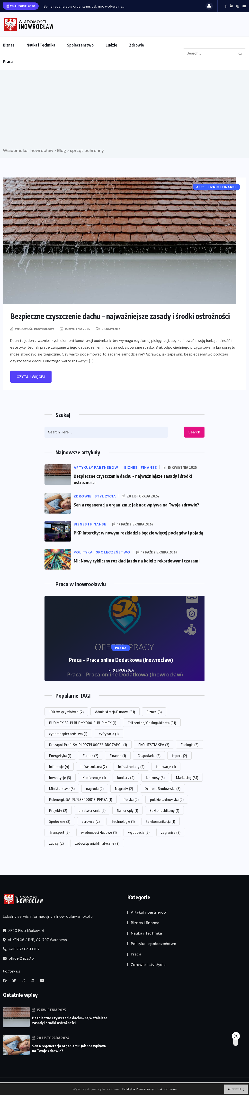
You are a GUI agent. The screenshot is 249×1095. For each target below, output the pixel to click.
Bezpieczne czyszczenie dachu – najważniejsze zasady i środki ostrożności (120, 316)
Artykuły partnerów (149, 912)
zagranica (170, 832)
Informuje (59, 766)
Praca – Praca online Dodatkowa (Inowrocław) (121, 659)
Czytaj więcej (31, 376)
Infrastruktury (131, 766)
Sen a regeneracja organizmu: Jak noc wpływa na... (84, 6)
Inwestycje (60, 777)
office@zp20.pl (21, 958)
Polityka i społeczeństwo (153, 943)
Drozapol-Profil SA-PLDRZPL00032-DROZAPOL (88, 744)
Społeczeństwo (80, 45)
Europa (90, 755)
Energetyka (60, 755)
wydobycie (139, 832)
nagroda (95, 788)
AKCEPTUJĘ (236, 1089)
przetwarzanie (92, 810)
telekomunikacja (160, 821)
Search (194, 432)
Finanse (118, 755)
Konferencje (94, 777)
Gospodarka (148, 755)
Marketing (187, 777)
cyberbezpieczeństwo (68, 733)
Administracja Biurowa (115, 712)
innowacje (166, 766)
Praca (8, 61)
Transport (59, 832)
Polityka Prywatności (139, 1089)
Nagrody (124, 788)
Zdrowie (136, 45)
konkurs (125, 777)
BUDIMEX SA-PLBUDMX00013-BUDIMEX (82, 723)
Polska (131, 799)
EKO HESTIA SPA (153, 744)
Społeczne (59, 821)
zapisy (56, 843)
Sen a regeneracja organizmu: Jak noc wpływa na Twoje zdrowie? (136, 504)
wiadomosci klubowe (99, 832)
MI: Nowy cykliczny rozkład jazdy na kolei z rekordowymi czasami (137, 560)
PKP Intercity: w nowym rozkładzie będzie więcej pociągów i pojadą (138, 532)
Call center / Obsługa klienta (152, 723)
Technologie (123, 821)
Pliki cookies (167, 1089)
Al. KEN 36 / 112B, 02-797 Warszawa (37, 939)
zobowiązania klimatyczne (97, 843)
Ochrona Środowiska (162, 788)
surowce (91, 821)
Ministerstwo (62, 788)
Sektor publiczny (164, 810)
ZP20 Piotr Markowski (25, 930)
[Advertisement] (124, 110)
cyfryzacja (109, 733)
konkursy (155, 777)
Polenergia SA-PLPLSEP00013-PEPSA (80, 799)
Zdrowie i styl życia (148, 964)
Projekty (58, 810)
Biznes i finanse (145, 922)
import (179, 755)
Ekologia (189, 744)
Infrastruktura (93, 766)
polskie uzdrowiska (167, 799)
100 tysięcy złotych (66, 712)
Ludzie (111, 45)
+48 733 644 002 (23, 949)
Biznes (9, 45)
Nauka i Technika (41, 45)
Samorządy (127, 810)
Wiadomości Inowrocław (34, 329)
